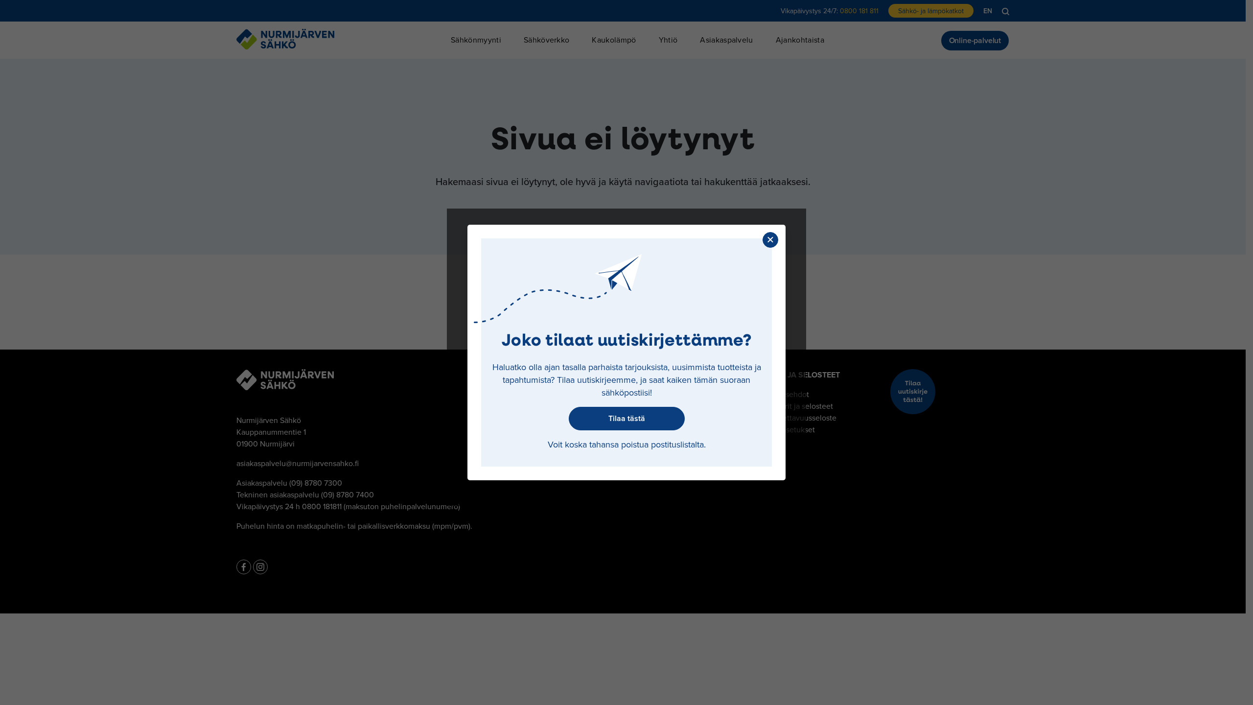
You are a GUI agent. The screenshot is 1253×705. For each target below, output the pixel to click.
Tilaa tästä (626, 418)
